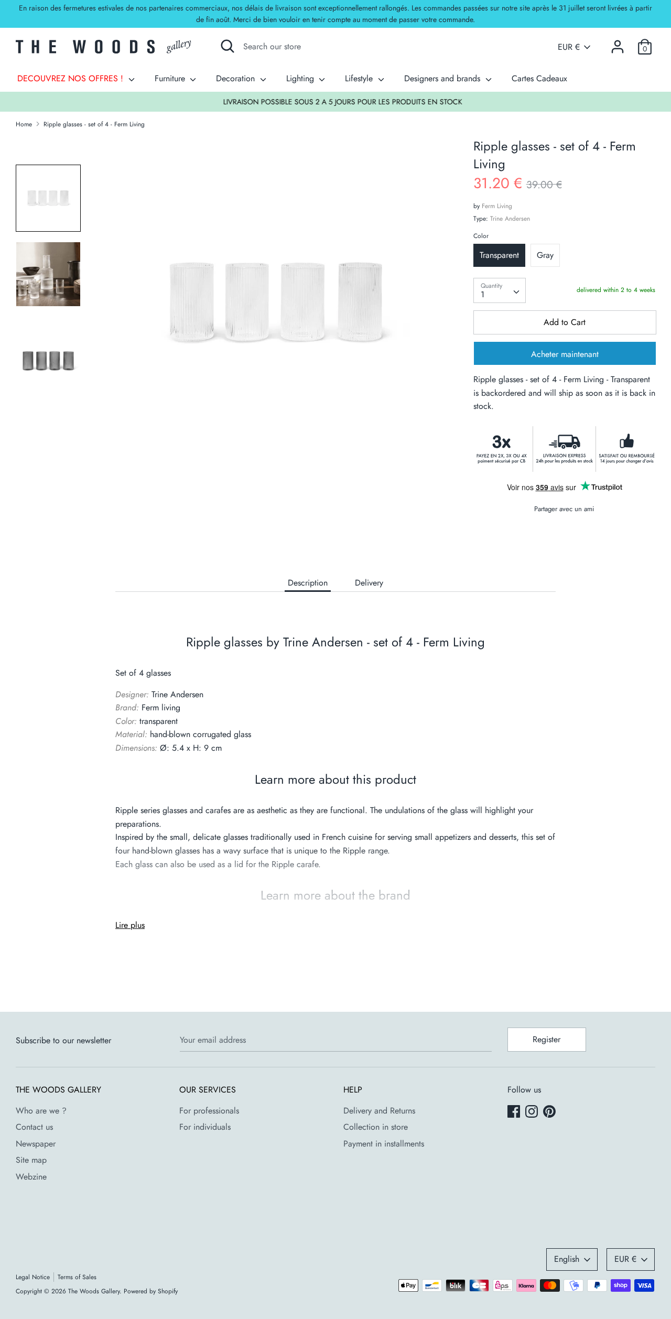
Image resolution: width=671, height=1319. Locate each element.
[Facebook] (514, 1112)
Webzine (31, 1177)
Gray (545, 255)
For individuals (205, 1127)
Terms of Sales (77, 1277)
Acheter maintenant (565, 354)
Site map (31, 1160)
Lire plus (130, 925)
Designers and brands (443, 78)
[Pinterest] (550, 1112)
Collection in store (375, 1127)
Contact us (34, 1127)
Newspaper (36, 1144)
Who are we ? (41, 1111)
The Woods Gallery (94, 1291)
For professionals (209, 1111)
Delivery (369, 583)
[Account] (617, 43)
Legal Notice (33, 1277)
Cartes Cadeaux (539, 78)
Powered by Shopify (151, 1291)
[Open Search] (227, 46)
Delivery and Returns (379, 1111)
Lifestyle (360, 78)
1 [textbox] (482, 294)
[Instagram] (532, 1112)
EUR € (569, 47)
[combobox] (499, 290)
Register (546, 1039)
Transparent (499, 255)
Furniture (171, 78)
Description (308, 583)
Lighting (301, 78)
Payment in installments (383, 1144)
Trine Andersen (510, 218)
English (566, 1259)
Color (481, 236)
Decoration (236, 78)
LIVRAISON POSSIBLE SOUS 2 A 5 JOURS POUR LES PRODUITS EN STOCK (336, 101)
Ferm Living (497, 206)
